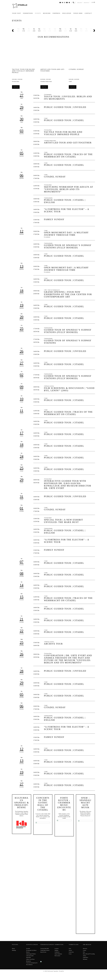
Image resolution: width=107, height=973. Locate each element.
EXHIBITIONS (28, 13)
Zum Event (15, 86)
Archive (84, 955)
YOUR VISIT (16, 13)
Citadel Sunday (76, 69)
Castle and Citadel (29, 955)
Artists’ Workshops (58, 953)
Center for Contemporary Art (31, 962)
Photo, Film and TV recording (89, 953)
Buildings (14, 950)
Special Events (43, 952)
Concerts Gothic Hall (44, 948)
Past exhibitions (29, 964)
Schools (70, 950)
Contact (88, 13)
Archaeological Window (31, 953)
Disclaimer (85, 959)
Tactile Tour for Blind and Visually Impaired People (23, 70)
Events (70, 953)
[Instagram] (64, 2)
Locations (57, 948)
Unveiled (28, 948)
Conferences (57, 952)
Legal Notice (85, 957)
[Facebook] (60, 2)
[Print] (69, 2)
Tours (70, 948)
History (13, 948)
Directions (85, 948)
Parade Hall (28, 957)
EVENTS (38, 13)
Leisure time (71, 952)
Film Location (57, 955)
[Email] (67, 2)
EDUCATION (66, 13)
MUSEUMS (47, 13)
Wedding (56, 950)
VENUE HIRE (78, 13)
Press (84, 952)
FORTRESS (56, 13)
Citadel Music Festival (44, 950)
